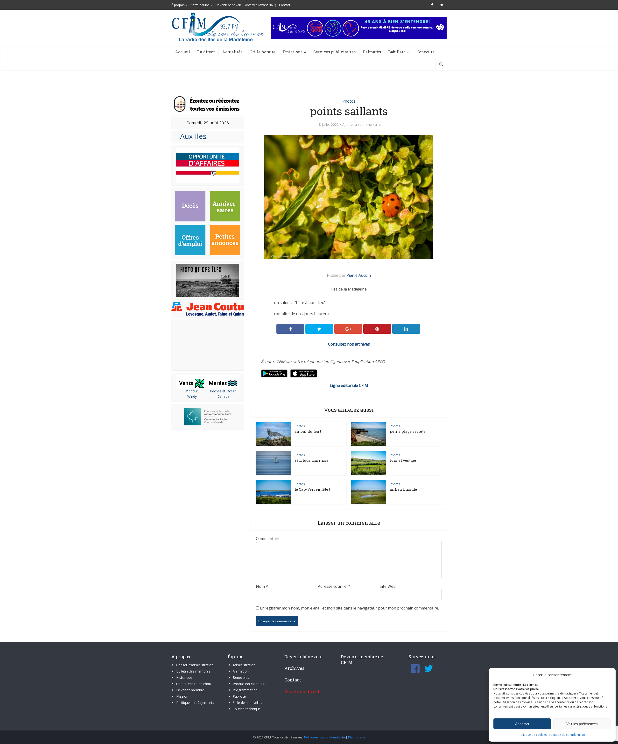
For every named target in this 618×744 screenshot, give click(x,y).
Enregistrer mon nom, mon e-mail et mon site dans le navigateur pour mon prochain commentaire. (349, 608)
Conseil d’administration (194, 665)
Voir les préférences (582, 724)
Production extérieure (250, 683)
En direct (206, 51)
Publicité (239, 696)
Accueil (182, 51)
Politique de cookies (533, 735)
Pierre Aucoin (358, 275)
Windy (192, 396)
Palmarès (372, 51)
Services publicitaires (334, 51)
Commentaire (268, 538)
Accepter (522, 724)
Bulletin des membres (193, 671)
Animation (241, 671)
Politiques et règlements (195, 702)
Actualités (232, 51)
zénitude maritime (311, 460)
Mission (182, 696)
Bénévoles (241, 677)
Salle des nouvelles (247, 702)
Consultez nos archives (349, 344)
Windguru (192, 391)
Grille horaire (262, 51)
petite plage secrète (407, 431)
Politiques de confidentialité (324, 737)
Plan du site (356, 737)
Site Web (388, 586)
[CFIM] (219, 27)
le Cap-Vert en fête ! (312, 489)
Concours (425, 51)
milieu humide (403, 489)
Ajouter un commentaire (361, 124)
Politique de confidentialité (567, 735)
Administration (244, 665)
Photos (348, 101)
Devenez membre (190, 690)
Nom (262, 586)
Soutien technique (247, 709)
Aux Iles (191, 136)
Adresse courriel (334, 586)
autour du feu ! (308, 431)
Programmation (245, 690)
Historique (184, 677)
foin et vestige (403, 460)
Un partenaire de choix (193, 683)
